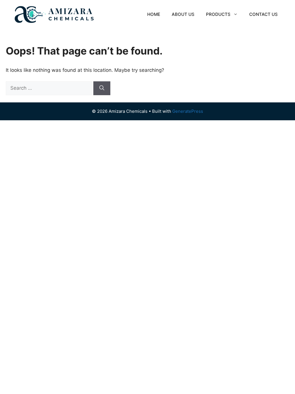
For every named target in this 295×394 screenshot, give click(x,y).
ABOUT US (183, 14)
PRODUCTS (218, 14)
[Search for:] (49, 88)
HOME (153, 14)
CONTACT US (263, 14)
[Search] (101, 88)
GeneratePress (187, 111)
